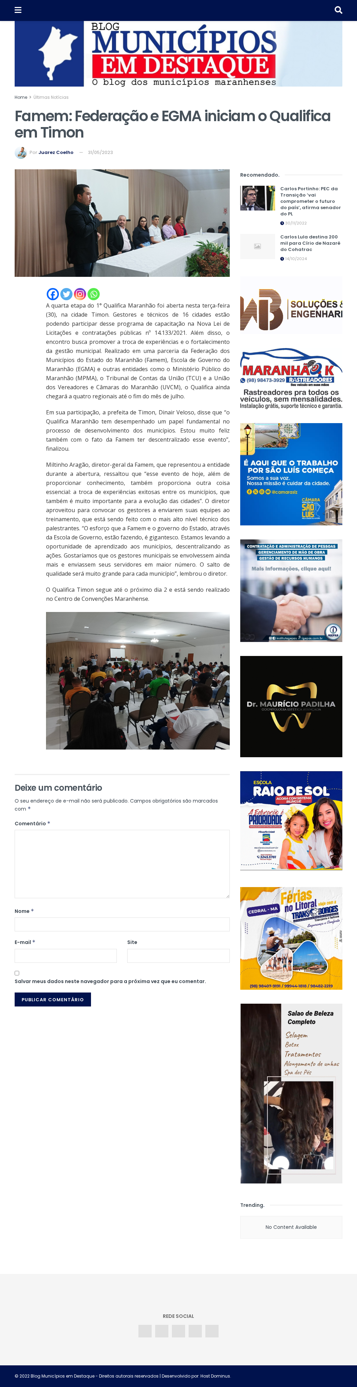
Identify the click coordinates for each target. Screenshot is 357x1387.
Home (21, 97)
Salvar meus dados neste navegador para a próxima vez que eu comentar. (110, 981)
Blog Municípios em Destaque (62, 1376)
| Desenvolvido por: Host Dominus (194, 1376)
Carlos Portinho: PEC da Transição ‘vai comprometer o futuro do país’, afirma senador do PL (310, 201)
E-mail (25, 942)
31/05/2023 (100, 152)
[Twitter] (66, 294)
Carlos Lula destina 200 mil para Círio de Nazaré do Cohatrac (310, 243)
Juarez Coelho (56, 152)
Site (132, 942)
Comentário (33, 823)
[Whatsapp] (94, 294)
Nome (24, 911)
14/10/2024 (295, 258)
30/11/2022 (295, 223)
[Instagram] (80, 294)
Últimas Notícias (51, 97)
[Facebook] (53, 294)
